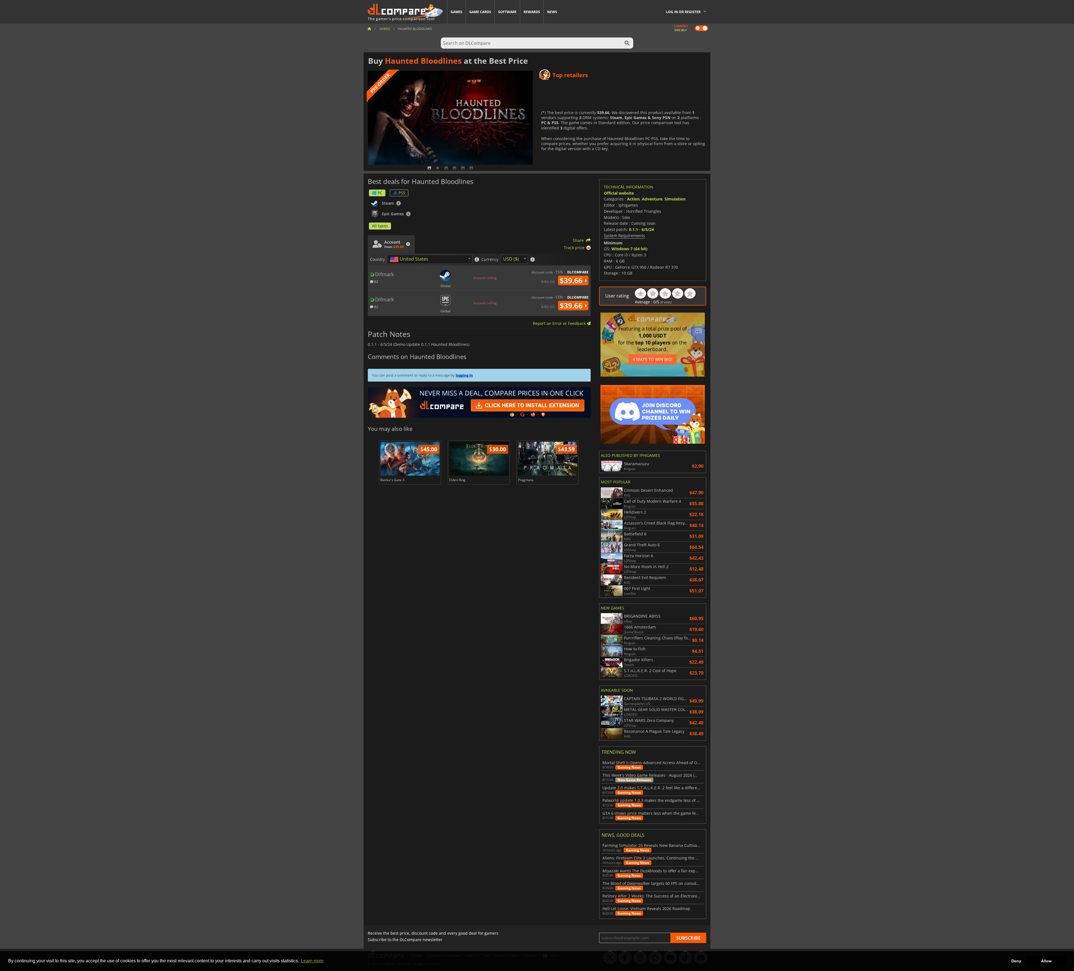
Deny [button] (1016, 961)
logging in (464, 375)
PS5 (402, 192)
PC (380, 192)
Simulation (675, 199)
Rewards (532, 12)
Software (507, 12)
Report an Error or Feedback (560, 323)
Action (633, 199)
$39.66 (572, 280)
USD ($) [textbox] (511, 259)
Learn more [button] (312, 960)
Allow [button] (1046, 961)
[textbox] (410, 259)
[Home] (369, 29)
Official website (619, 193)
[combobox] (429, 259)
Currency (489, 259)
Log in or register (683, 12)
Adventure (652, 199)
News (552, 12)
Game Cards (480, 12)
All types (380, 225)
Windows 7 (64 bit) (629, 248)
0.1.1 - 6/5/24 (641, 229)
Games (456, 12)
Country (377, 259)
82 (375, 281)
